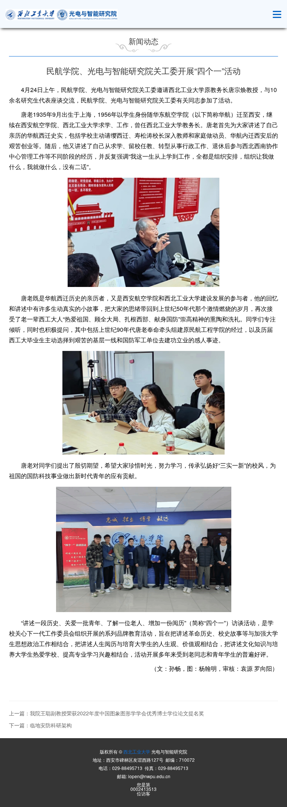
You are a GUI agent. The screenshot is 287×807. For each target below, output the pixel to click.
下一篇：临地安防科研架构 (40, 725)
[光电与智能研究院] (62, 14)
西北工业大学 (136, 751)
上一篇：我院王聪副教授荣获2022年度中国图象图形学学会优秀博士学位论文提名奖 (106, 713)
